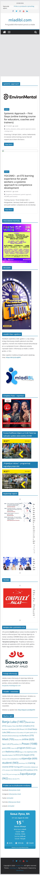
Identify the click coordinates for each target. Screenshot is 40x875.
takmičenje (23, 763)
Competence (9, 194)
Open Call (7, 744)
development (16, 194)
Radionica (12, 751)
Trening (18, 767)
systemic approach (26, 129)
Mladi (8, 739)
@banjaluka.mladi (14, 790)
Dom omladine (26, 726)
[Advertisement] (20, 55)
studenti (10, 762)
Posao (29, 743)
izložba (22, 732)
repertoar (32, 752)
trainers (33, 129)
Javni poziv (32, 732)
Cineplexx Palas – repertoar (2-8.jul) (34, 603)
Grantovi (15, 732)
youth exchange (14, 774)
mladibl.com (20, 20)
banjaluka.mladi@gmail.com (11, 685)
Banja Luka (14, 722)
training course (9, 131)
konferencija (16, 736)
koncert (6, 736)
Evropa (7, 109)
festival (15, 729)
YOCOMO (6, 196)
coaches (8, 129)
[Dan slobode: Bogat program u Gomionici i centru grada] (17, 512)
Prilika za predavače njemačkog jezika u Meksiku (24, 7)
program (24, 747)
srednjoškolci (15, 759)
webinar (32, 770)
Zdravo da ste (13, 779)
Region (23, 752)
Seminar (6, 759)
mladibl (16, 126)
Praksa (14, 748)
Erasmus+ (6, 729)
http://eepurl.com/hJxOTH (26, 710)
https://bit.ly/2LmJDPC (13, 357)
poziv (6, 748)
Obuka (18, 739)
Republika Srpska (8, 755)
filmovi (24, 729)
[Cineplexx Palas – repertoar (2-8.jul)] (17, 598)
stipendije (29, 758)
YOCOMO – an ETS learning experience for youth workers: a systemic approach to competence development (19, 181)
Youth (5, 774)
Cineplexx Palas (12, 726)
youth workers (13, 196)
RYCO (19, 755)
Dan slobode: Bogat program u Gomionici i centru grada (34, 523)
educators (13, 129)
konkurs (28, 735)
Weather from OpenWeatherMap (20, 847)
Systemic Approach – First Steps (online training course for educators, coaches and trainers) (20, 118)
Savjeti (29, 755)
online (18, 129)
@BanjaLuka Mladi (14, 802)
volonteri (9, 770)
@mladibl (10, 798)
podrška (17, 744)
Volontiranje (20, 770)
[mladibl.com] (4, 32)
